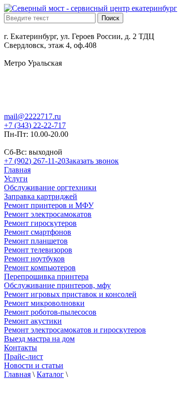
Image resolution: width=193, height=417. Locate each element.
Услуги (16, 178)
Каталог (50, 374)
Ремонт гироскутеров (40, 223)
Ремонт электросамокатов (48, 214)
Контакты (20, 347)
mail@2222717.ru (32, 116)
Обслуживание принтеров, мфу (57, 285)
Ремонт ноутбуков (34, 258)
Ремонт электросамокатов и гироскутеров (75, 330)
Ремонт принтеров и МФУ (49, 205)
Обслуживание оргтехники (50, 187)
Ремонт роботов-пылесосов (50, 312)
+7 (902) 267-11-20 (34, 161)
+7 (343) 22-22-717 (35, 125)
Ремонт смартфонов (37, 232)
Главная (17, 170)
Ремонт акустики (33, 321)
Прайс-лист (23, 356)
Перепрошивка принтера (46, 276)
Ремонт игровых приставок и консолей (70, 294)
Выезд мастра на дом (39, 338)
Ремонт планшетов (36, 241)
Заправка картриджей (40, 196)
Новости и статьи (33, 365)
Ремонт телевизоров (38, 250)
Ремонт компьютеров (40, 267)
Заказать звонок (92, 161)
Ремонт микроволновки (44, 303)
